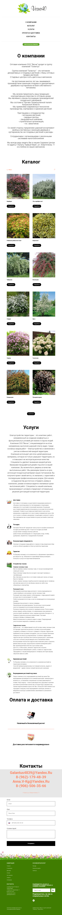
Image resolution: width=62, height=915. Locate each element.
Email (8, 800)
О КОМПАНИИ (31, 22)
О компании (9, 868)
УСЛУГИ (31, 29)
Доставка (9, 870)
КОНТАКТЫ (31, 36)
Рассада (34, 866)
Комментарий (11, 828)
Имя (8, 809)
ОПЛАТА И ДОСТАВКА (31, 33)
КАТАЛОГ (31, 26)
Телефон (10, 819)
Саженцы (35, 870)
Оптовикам (9, 880)
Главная (8, 866)
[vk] (34, 900)
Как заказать (10, 875)
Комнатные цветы (37, 868)
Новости (8, 877)
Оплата (8, 873)
